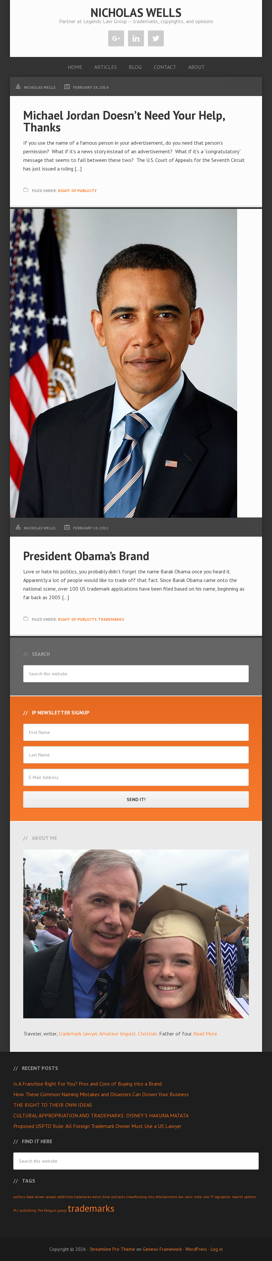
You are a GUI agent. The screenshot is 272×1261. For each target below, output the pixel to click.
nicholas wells (136, 12)
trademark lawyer (78, 1033)
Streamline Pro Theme (112, 1249)
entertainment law (169, 1196)
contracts (118, 1196)
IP (211, 1196)
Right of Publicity (77, 190)
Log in (217, 1249)
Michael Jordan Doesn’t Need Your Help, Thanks (124, 121)
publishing (28, 1210)
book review (35, 1196)
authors (19, 1196)
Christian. (148, 1033)
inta (206, 1196)
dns (151, 1196)
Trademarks (111, 619)
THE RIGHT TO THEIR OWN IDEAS (52, 1104)
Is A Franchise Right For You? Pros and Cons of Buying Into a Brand (87, 1083)
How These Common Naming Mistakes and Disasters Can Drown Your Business (101, 1094)
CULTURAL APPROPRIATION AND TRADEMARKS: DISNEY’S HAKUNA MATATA (100, 1115)
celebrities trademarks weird (79, 1196)
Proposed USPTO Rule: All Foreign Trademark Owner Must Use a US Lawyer (97, 1126)
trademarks (91, 1208)
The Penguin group (51, 1210)
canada (50, 1196)
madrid (237, 1196)
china (106, 1196)
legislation (223, 1196)
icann (189, 1196)
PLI (15, 1210)
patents (250, 1196)
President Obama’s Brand (86, 555)
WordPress (196, 1249)
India (198, 1196)
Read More (205, 1033)
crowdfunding (136, 1196)
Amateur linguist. (118, 1033)
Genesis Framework (162, 1249)
